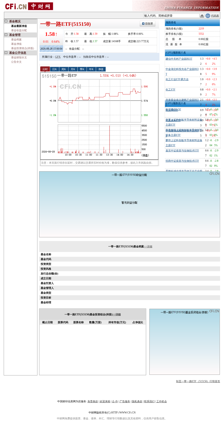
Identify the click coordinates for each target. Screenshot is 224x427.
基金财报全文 (19, 57)
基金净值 (16, 43)
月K (73, 69)
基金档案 (16, 39)
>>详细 (148, 246)
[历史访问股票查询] (202, 15)
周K (63, 69)
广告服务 (125, 401)
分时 (45, 69)
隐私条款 (137, 401)
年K (91, 69)
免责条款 (93, 401)
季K (82, 69)
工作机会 (161, 401)
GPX (58, 56)
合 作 (115, 401)
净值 (100, 69)
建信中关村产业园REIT (179, 58)
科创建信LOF (173, 109)
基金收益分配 (19, 30)
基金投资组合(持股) (22, 48)
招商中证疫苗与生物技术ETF (182, 160)
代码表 (215, 15)
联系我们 (149, 401)
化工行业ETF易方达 (177, 79)
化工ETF (170, 89)
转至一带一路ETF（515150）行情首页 (198, 381)
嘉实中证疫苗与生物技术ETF (182, 150)
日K (54, 69)
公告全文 (16, 61)
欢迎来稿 (105, 401)
